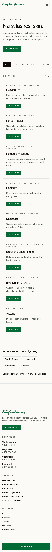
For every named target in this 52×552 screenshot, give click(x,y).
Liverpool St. (27, 365)
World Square (11, 359)
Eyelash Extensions (18, 282)
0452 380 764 (9, 452)
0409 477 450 (9, 459)
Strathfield (10, 365)
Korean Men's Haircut (12, 496)
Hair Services (8, 480)
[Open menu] (47, 4)
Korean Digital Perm (11, 492)
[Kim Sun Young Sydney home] (13, 5)
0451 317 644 (8, 445)
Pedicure (11, 188)
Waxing (10, 313)
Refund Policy (9, 529)
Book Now (12, 49)
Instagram (6, 525)
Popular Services (25, 64)
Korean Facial (14, 120)
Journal (5, 521)
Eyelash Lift (13, 90)
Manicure (12, 218)
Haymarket (30, 359)
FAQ (4, 513)
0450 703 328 (9, 467)
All (7, 64)
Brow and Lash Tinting (20, 251)
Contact (6, 517)
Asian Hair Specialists (12, 500)
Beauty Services (10, 484)
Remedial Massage (17, 153)
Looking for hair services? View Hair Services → (26, 373)
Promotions (7, 488)
